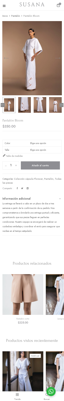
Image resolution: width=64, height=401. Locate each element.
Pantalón (15, 16)
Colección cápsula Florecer (28, 178)
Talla (7, 150)
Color (7, 143)
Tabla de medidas (14, 156)
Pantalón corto (22, 318)
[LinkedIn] (28, 188)
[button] (58, 5)
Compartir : (7, 188)
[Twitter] (22, 188)
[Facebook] (17, 188)
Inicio (5, 16)
